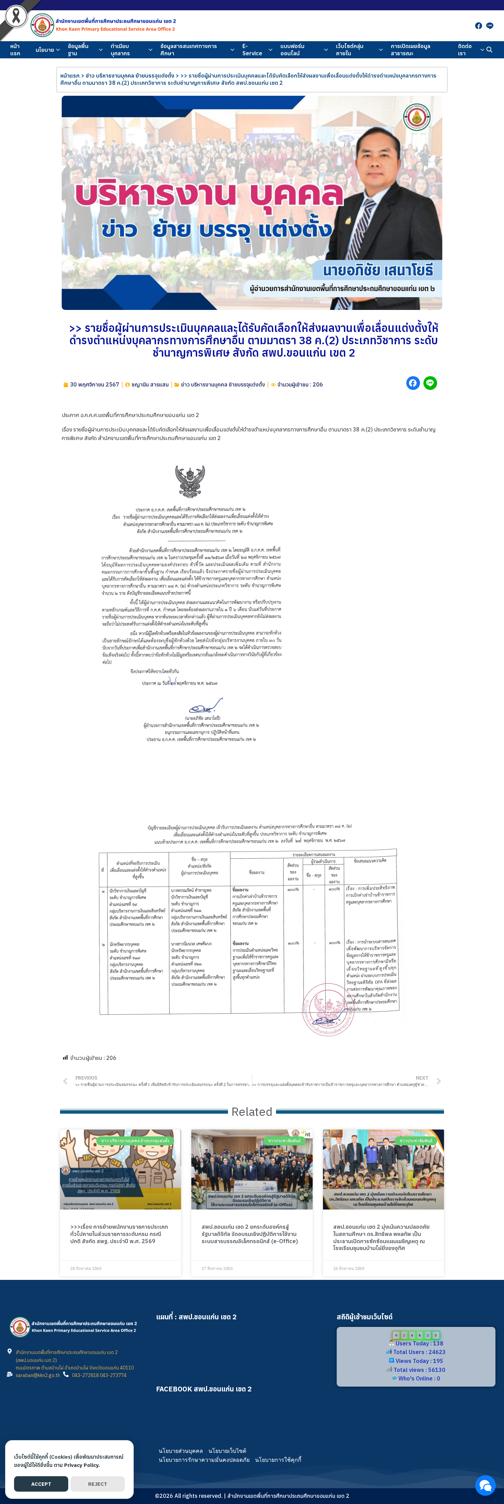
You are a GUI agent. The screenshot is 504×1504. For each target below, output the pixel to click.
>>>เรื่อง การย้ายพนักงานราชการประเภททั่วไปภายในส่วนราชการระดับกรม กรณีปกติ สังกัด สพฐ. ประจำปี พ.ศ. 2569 (119, 1234)
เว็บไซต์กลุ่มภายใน (349, 50)
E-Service (252, 50)
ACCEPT (41, 1484)
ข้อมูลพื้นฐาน (78, 50)
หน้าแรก (15, 50)
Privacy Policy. (82, 1465)
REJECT (97, 1484)
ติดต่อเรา (465, 50)
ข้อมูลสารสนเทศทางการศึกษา (188, 50)
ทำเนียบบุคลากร (120, 50)
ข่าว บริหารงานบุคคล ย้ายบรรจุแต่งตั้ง (130, 75)
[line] (489, 26)
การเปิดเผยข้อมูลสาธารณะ (410, 50)
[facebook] (479, 26)
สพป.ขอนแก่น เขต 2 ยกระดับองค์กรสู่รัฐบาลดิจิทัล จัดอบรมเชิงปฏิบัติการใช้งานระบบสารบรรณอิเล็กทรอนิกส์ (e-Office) (250, 1234)
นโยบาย (45, 49)
